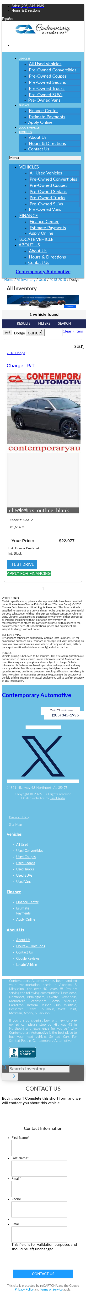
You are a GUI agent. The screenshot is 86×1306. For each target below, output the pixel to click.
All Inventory (26, 280)
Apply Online (40, 122)
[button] (45, 158)
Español (7, 19)
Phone (16, 1199)
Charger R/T (21, 365)
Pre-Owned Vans (44, 100)
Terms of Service (51, 1289)
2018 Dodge (16, 353)
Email (16, 1179)
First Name (20, 1138)
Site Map (15, 824)
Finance (24, 105)
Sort (7, 332)
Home (8, 280)
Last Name (20, 1158)
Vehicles (24, 58)
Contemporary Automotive (43, 272)
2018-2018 (57, 280)
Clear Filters (73, 331)
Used (42, 280)
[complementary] (71, 1291)
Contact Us (38, 149)
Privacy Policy (19, 817)
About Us (25, 132)
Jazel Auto (57, 798)
